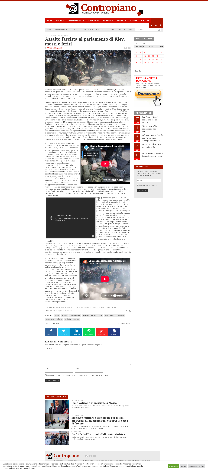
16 (161, 56)
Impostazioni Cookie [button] (196, 466)
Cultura (145, 20)
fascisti (93, 316)
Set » (140, 71)
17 (136, 59)
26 (145, 62)
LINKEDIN (76, 335)
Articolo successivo (124, 323)
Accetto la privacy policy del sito (147, 185)
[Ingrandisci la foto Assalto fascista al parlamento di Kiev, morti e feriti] (88, 68)
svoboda (68, 319)
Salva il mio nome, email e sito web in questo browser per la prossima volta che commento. (77, 375)
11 (140, 56)
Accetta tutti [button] (173, 466)
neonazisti (120, 316)
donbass (86, 316)
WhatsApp (89, 335)
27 (149, 62)
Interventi (100, 30)
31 (136, 65)
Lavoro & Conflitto (62, 30)
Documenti (111, 30)
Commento (49, 348)
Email (77, 368)
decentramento (75, 316)
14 (153, 56)
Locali (49, 30)
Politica (60, 20)
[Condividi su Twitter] (125, 48)
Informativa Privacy (27, 468)
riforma (59, 319)
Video (130, 30)
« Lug (136, 71)
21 (153, 59)
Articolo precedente (52, 323)
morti (112, 316)
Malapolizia (88, 30)
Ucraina (76, 319)
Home (49, 20)
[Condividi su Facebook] (129, 48)
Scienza (133, 20)
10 (136, 56)
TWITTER (64, 335)
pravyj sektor (50, 319)
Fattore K (77, 30)
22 (157, 59)
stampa (126, 311)
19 (145, 59)
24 (136, 62)
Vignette (121, 30)
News (53, 35)
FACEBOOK (51, 335)
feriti (100, 316)
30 (161, 62)
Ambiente (121, 20)
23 (161, 59)
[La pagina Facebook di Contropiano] (160, 25)
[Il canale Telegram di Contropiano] (151, 25)
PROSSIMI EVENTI (144, 113)
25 (140, 62)
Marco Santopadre (54, 48)
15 (157, 56)
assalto (64, 316)
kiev (106, 316)
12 (145, 56)
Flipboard (101, 335)
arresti (57, 316)
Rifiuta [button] (183, 466)
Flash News (93, 20)
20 (149, 59)
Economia (108, 20)
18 (140, 59)
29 (157, 62)
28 (153, 62)
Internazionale (76, 20)
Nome (47, 368)
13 (149, 56)
